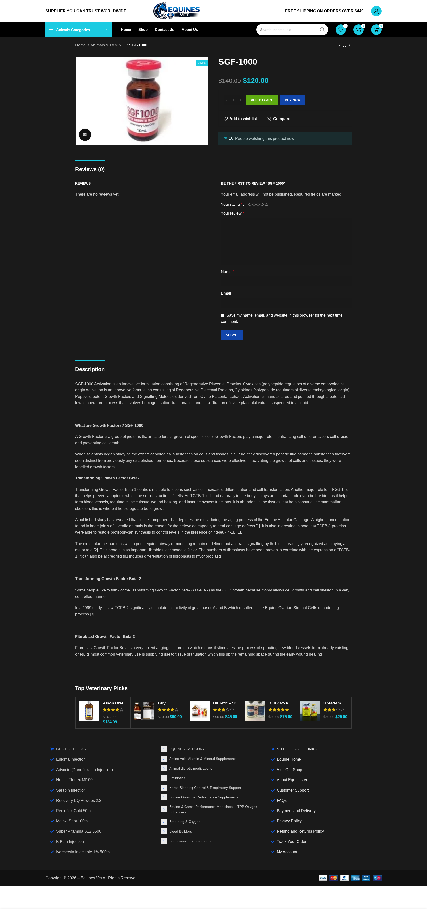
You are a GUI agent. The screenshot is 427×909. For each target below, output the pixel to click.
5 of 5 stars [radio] (266, 204)
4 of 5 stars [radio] (262, 204)
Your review (232, 213)
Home (81, 45)
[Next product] (349, 45)
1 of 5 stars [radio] (250, 204)
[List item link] (213, 749)
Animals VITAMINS (107, 45)
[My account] (376, 11)
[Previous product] (339, 45)
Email (227, 293)
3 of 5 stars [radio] (258, 204)
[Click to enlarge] (85, 135)
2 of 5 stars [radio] (254, 204)
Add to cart (262, 100)
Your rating (231, 204)
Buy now (292, 100)
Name (227, 272)
